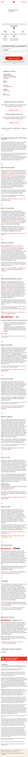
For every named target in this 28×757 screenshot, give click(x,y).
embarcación (18, 247)
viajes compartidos (11, 176)
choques (14, 174)
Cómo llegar (6, 78)
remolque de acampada (6, 247)
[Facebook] (14, 28)
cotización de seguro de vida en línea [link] (15, 497)
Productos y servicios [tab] (7, 128)
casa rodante (18, 245)
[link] (22, 32)
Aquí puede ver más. (6, 489)
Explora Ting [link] (4, 333)
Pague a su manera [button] (14, 122)
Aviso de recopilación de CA (17, 750)
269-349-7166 (6, 90)
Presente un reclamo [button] (14, 110)
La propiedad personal (9, 290)
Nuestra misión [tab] (16, 128)
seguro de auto (22, 216)
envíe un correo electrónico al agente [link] (13, 405)
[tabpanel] (14, 83)
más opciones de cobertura (7, 222)
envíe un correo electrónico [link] (11, 571)
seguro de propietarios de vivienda (9, 284)
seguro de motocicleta (17, 221)
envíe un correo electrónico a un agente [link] (14, 267)
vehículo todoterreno (6, 248)
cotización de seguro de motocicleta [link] (15, 233)
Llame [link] (2, 267)
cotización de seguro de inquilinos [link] (15, 369)
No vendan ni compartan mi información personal (9, 751)
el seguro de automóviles (11, 172)
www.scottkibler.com (8, 86)
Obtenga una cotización (14, 58)
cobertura (6, 174)
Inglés (4, 82)
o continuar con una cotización (14, 60)
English (2, 2)
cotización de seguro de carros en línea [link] (16, 198)
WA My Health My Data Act (6, 750)
